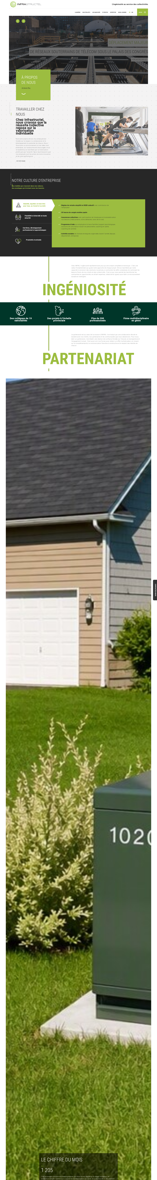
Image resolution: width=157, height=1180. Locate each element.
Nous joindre (122, 12)
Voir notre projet (139, 59)
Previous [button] (74, 131)
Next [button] (149, 131)
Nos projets (86, 12)
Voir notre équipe (20, 161)
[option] (78, 50)
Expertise (113, 12)
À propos (105, 12)
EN (132, 12)
